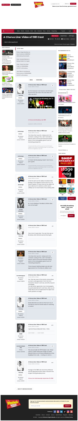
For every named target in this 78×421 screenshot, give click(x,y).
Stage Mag (54, 31)
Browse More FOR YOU (67, 89)
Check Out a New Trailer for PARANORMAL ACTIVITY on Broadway (65, 115)
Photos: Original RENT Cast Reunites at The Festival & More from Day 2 (7, 93)
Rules (73, 38)
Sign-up (67, 3)
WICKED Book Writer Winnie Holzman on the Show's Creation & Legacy (66, 144)
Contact (48, 415)
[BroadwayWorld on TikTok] (64, 411)
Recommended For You (64, 50)
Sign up (71, 215)
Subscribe (39, 80)
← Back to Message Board (10, 42)
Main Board (55, 35)
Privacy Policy (69, 417)
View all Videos (62, 150)
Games (48, 31)
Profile (20, 97)
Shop (44, 31)
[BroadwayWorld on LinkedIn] (61, 411)
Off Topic (71, 35)
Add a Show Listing (16, 4)
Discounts (71, 198)
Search (58, 38)
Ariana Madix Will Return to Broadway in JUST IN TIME (7, 70)
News (18, 31)
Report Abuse (66, 38)
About (43, 415)
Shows (22, 31)
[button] (74, 31)
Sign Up (67, 406)
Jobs (35, 31)
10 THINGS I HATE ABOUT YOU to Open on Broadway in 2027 (7, 82)
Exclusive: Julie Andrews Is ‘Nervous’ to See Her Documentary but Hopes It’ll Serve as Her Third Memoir (7, 57)
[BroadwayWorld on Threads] (68, 411)
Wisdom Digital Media (49, 417)
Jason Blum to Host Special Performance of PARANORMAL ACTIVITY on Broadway (24, 73)
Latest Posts (63, 35)
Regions (65, 415)
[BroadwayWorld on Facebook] (54, 411)
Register (63, 31)
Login (70, 31)
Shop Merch (6, 4)
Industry (27, 31)
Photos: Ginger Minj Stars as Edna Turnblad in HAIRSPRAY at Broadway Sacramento (23, 54)
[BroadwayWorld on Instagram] (58, 411)
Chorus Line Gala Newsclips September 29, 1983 (40, 378)
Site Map (71, 415)
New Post (51, 38)
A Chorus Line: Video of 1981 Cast (37, 85)
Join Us (52, 415)
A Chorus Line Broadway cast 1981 (37, 120)
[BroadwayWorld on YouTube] (71, 411)
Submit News (59, 415)
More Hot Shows (62, 198)
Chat (31, 31)
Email (31, 80)
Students (40, 31)
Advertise (38, 415)
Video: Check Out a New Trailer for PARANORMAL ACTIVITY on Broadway (22, 66)
